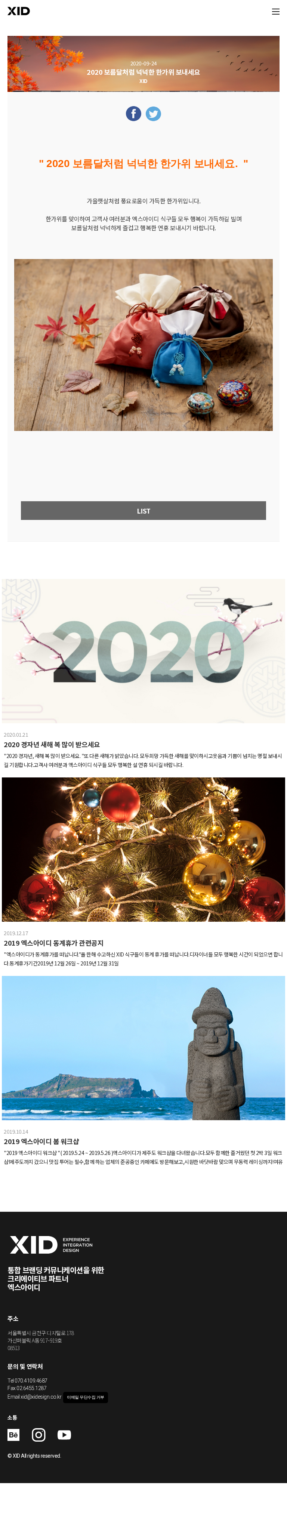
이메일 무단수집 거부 (85, 1397)
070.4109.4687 (31, 1381)
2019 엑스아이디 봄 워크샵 (41, 1141)
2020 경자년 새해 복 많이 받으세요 (52, 744)
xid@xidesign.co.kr (41, 1397)
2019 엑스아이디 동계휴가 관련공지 (54, 943)
